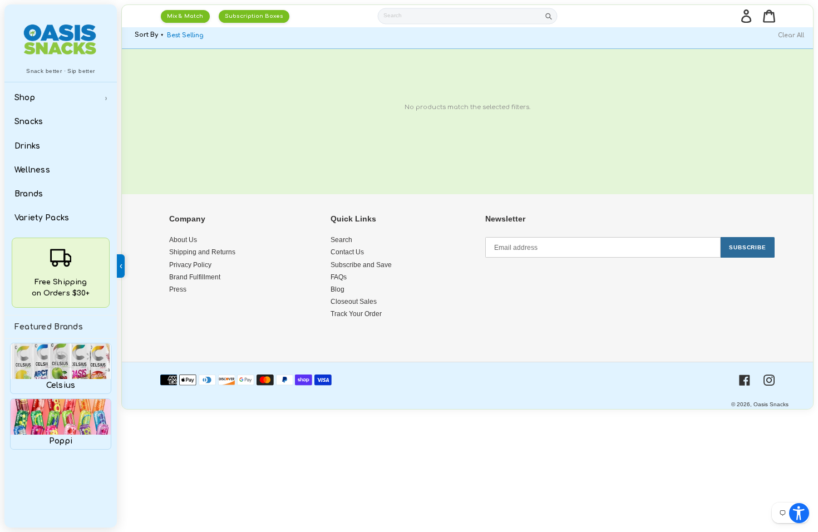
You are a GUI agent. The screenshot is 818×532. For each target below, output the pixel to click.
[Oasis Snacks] (60, 39)
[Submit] (548, 16)
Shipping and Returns (202, 252)
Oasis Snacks (771, 404)
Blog (337, 289)
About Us (183, 240)
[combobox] (459, 16)
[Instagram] (769, 380)
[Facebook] (744, 380)
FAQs (339, 277)
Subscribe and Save (361, 265)
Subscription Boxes (254, 16)
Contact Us (347, 252)
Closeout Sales (354, 302)
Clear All (791, 35)
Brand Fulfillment (194, 277)
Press (177, 289)
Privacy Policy (190, 265)
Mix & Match (185, 16)
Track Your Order (356, 314)
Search (341, 240)
